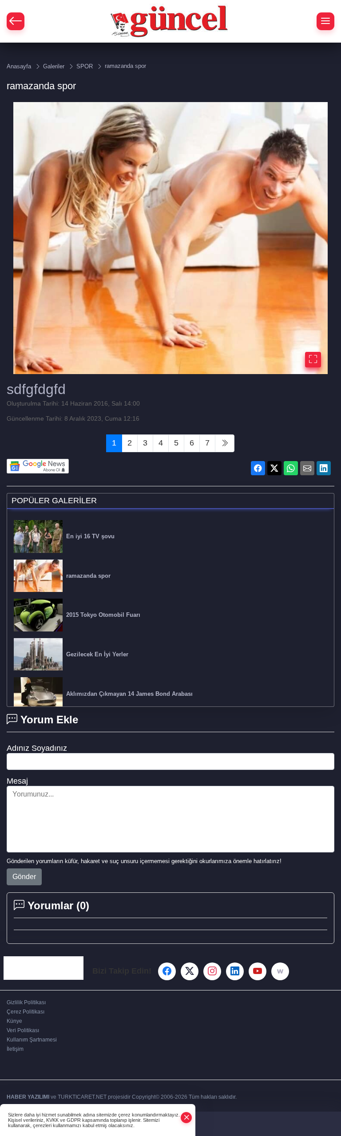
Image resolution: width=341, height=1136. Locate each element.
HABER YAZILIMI (28, 1097)
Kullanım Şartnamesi (32, 1040)
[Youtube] (257, 971)
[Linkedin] (235, 971)
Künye (14, 1021)
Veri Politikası (23, 1030)
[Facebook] (167, 971)
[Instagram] (212, 971)
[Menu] (325, 21)
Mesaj (17, 781)
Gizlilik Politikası (26, 1002)
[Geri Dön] (15, 21)
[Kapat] (186, 1118)
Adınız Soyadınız (37, 748)
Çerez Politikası (25, 1012)
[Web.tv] (280, 971)
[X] (189, 971)
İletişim (15, 1049)
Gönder (24, 876)
